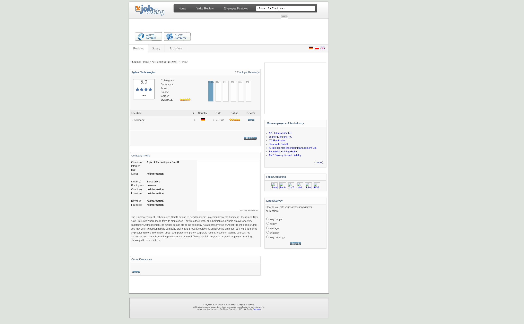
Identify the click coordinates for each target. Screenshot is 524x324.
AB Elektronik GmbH (280, 133)
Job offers (175, 48)
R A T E (250, 138)
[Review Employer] (148, 39)
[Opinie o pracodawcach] (317, 48)
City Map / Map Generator (249, 210)
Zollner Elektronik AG (280, 136)
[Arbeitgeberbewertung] (311, 48)
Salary (156, 48)
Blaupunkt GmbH (278, 144)
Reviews (138, 48)
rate (144, 95)
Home (182, 8)
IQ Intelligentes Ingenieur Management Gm (292, 147)
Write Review (204, 8)
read (251, 120)
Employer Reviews (236, 8)
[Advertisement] (194, 56)
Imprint (257, 309)
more (136, 272)
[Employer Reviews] (176, 39)
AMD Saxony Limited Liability (285, 155)
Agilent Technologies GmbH (165, 62)
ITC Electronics (277, 140)
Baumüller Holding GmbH (283, 151)
